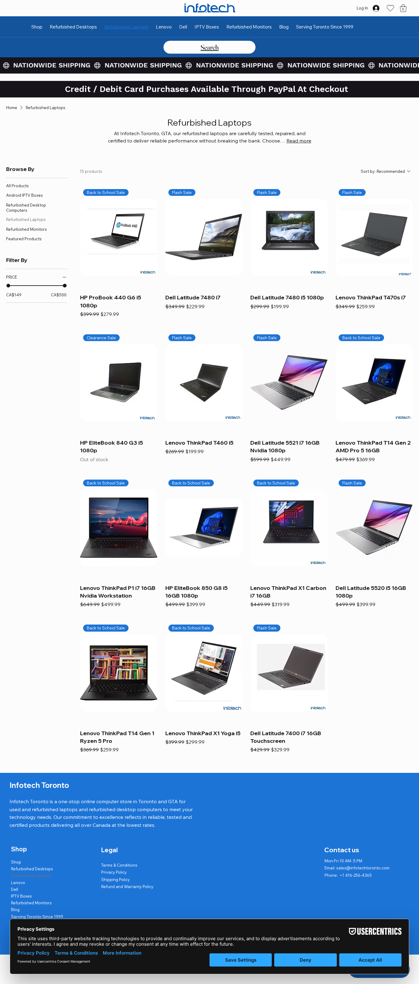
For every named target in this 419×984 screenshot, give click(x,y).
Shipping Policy (115, 879)
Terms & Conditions (119, 865)
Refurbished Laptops (31, 875)
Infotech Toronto (39, 785)
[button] (403, 8)
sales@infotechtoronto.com (363, 867)
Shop (16, 862)
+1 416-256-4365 (356, 875)
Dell (14, 889)
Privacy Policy (114, 872)
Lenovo (18, 882)
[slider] (8, 285)
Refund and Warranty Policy (127, 886)
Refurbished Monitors (31, 902)
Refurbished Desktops (32, 868)
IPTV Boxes (21, 896)
